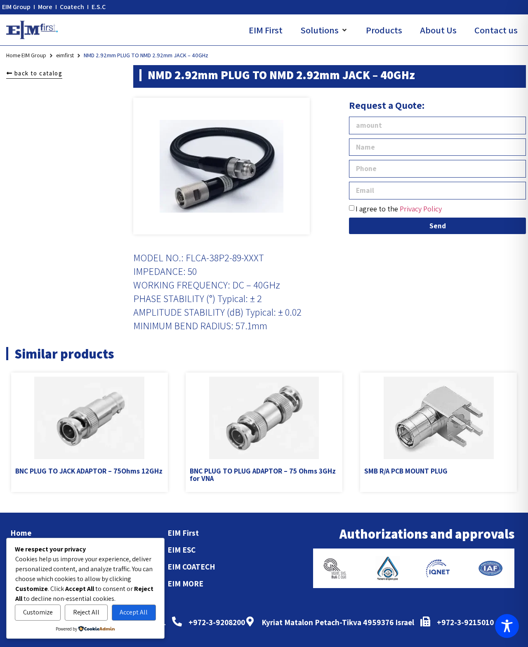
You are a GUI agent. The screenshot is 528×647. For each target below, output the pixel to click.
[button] (324, 30)
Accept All (134, 612)
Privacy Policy (421, 208)
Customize (38, 612)
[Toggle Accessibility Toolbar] (507, 626)
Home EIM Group (26, 55)
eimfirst (65, 55)
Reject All (86, 612)
